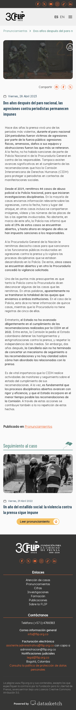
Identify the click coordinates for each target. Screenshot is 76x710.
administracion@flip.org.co (38, 649)
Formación (38, 596)
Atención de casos (38, 580)
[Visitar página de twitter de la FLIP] (44, 4)
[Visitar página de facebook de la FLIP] (37, 4)
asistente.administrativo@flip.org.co (30, 645)
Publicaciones (38, 600)
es (56, 17)
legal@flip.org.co (38, 657)
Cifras (38, 588)
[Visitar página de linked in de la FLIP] (70, 4)
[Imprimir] (56, 87)
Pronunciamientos (15, 31)
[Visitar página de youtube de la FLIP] (50, 4)
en (62, 17)
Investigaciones (38, 592)
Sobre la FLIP (38, 604)
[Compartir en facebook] (63, 87)
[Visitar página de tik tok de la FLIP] (63, 4)
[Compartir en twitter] (70, 87)
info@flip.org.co (38, 634)
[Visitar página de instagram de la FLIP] (57, 4)
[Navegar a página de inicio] (20, 16)
